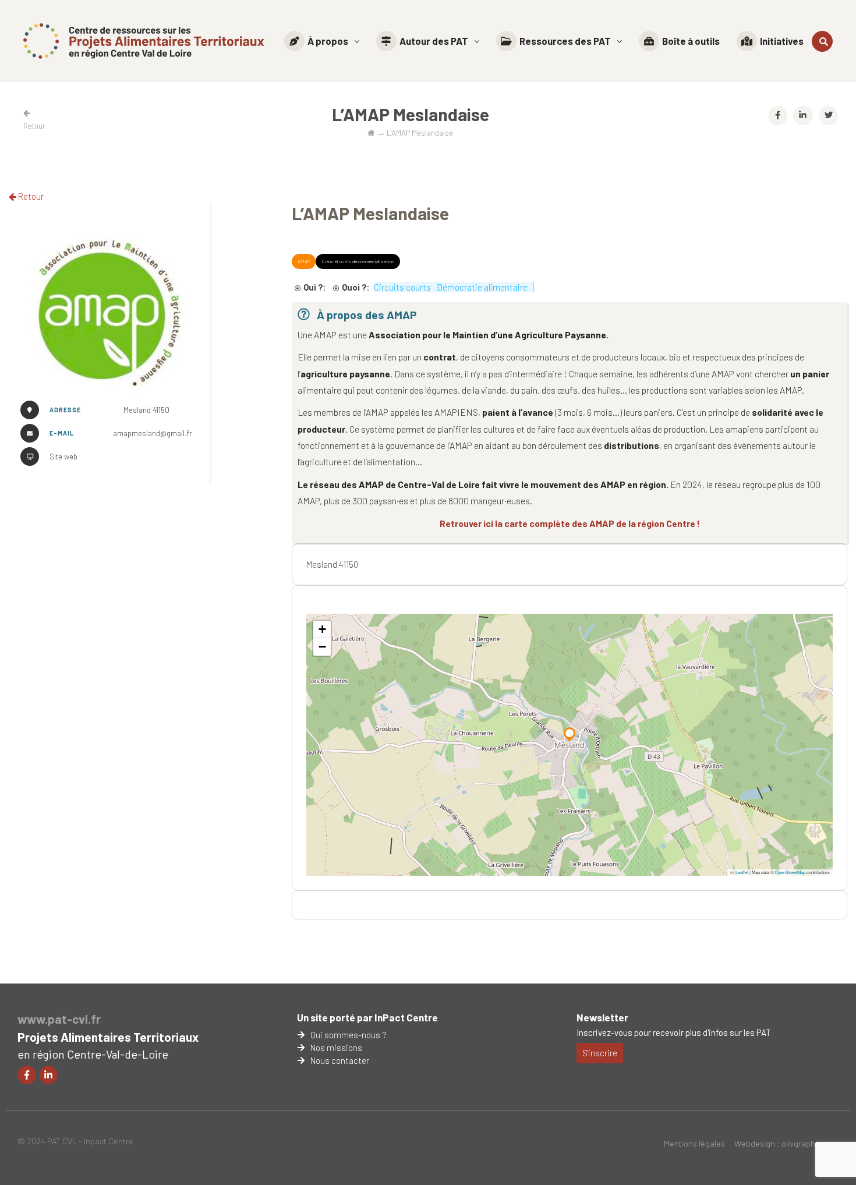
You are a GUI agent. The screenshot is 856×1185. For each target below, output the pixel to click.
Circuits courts (402, 287)
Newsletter (602, 1017)
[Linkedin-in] (48, 1075)
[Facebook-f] (26, 1075)
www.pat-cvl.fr (59, 1018)
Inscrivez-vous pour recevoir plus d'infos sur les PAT (673, 1032)
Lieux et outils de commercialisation (357, 261)
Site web (63, 456)
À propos (327, 41)
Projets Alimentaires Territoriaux (108, 1037)
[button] (321, 41)
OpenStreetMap (790, 872)
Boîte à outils (691, 41)
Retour (30, 196)
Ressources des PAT (565, 41)
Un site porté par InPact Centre (367, 1017)
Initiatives (782, 41)
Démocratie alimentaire (482, 287)
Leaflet (741, 872)
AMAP (304, 261)
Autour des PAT (433, 41)
